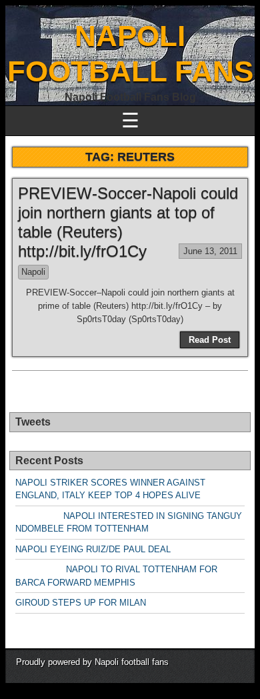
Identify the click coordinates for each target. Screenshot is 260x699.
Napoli (33, 272)
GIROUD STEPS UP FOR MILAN (80, 603)
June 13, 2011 (210, 251)
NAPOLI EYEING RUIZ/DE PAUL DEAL (93, 549)
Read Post (210, 340)
